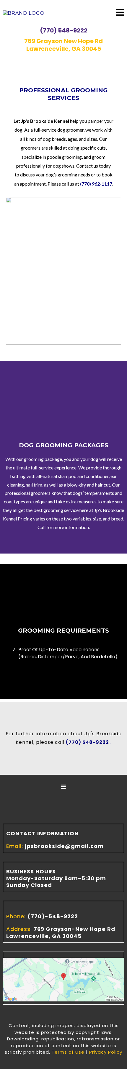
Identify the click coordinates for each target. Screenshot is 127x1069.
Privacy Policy (105, 1052)
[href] (63, 979)
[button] (120, 13)
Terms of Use (68, 1052)
